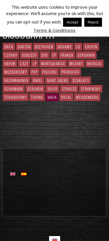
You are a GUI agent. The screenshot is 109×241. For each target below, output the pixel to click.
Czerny (10, 55)
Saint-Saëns (57, 80)
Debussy (29, 55)
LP (35, 63)
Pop (34, 72)
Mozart (76, 63)
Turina (37, 97)
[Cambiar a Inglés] (12, 173)
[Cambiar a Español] (23, 173)
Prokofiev (70, 72)
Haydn (9, 63)
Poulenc (49, 72)
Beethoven (44, 47)
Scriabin (35, 89)
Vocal (66, 97)
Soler (52, 89)
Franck (66, 55)
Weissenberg (87, 97)
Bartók (24, 47)
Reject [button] (93, 22)
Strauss (69, 89)
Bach (8, 47)
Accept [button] (72, 22)
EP (54, 55)
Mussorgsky (15, 72)
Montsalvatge (53, 63)
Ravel (37, 80)
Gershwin (86, 55)
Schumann (13, 89)
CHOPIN (91, 47)
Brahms (65, 47)
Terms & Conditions (54, 30)
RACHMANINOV (16, 80)
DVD (44, 55)
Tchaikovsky (15, 97)
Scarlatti (80, 80)
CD (78, 47)
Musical (94, 63)
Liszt (24, 63)
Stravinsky (91, 89)
